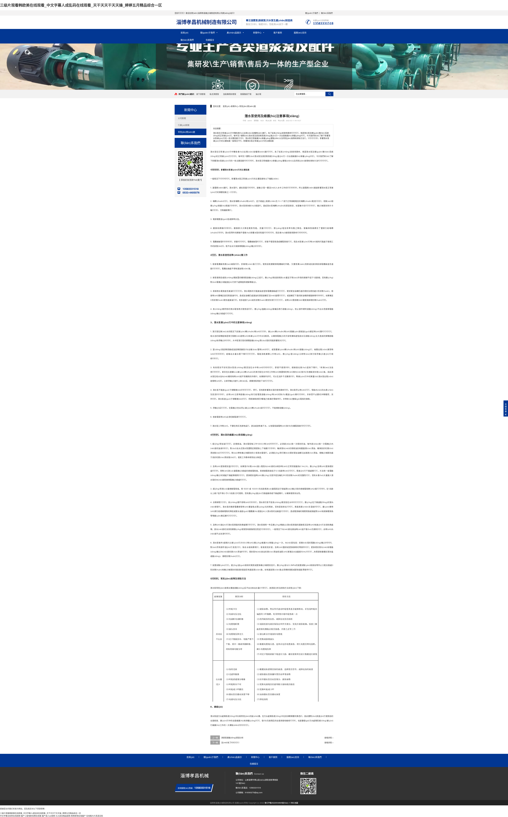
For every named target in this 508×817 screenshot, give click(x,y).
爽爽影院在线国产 (78, 815)
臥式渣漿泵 (214, 94)
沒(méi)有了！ (230, 742)
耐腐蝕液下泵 (245, 94)
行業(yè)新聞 (183, 125)
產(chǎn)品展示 (234, 32)
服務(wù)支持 (300, 32)
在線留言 (210, 39)
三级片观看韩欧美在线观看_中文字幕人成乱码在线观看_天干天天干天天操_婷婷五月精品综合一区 (81, 5)
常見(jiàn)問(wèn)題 (186, 131)
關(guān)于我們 (311, 13)
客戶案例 (277, 32)
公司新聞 (182, 118)
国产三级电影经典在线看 (31, 815)
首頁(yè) (184, 32)
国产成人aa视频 (48, 815)
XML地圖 (294, 802)
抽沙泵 (258, 94)
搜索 (329, 94)
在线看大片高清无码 (94, 815)
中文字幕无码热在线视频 (10, 815)
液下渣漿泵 (200, 94)
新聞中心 (257, 32)
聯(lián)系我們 (327, 13)
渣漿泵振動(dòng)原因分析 (232, 737)
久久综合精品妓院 (63, 815)
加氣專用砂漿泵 (229, 94)
